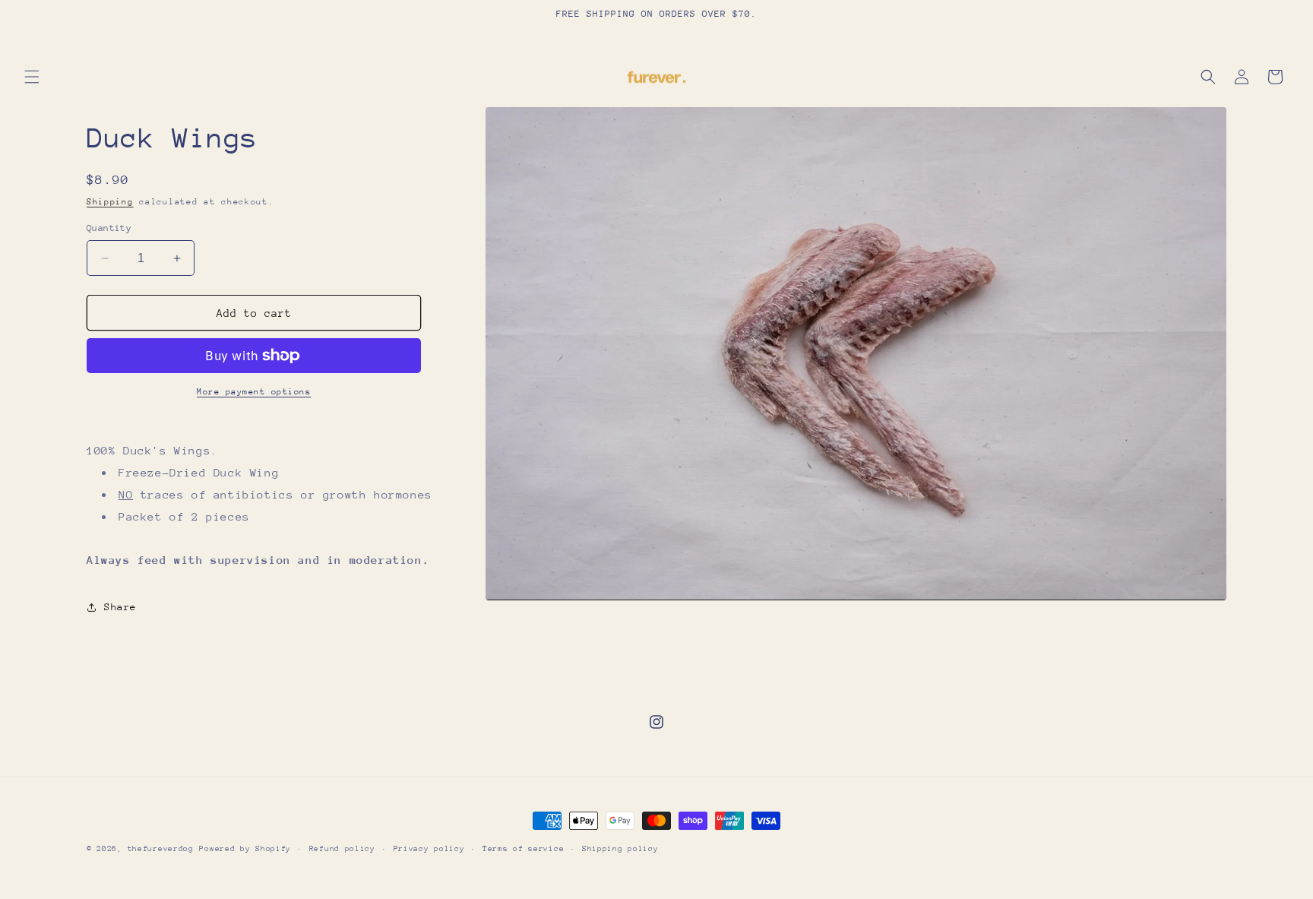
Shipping (110, 202)
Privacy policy (429, 848)
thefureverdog (161, 848)
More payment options (254, 392)
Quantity (109, 228)
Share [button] (120, 607)
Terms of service (523, 848)
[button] (32, 76)
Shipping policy (620, 848)
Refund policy (342, 848)
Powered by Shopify (245, 848)
